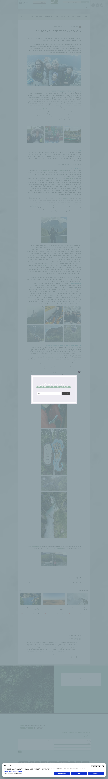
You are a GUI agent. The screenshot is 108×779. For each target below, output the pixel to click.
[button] (79, 372)
